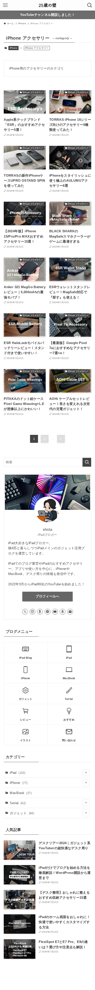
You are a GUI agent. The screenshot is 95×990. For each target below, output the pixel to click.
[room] (40, 612)
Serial (18, 803)
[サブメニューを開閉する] (86, 772)
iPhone (13, 48)
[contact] (70, 612)
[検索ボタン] (89, 5)
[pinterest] (47, 612)
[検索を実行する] (86, 462)
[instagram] (32, 612)
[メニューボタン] (5, 5)
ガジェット (22, 813)
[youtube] (55, 612)
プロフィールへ (47, 596)
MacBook (21, 793)
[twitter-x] (25, 612)
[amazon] (62, 612)
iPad (17, 772)
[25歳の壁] (47, 5)
